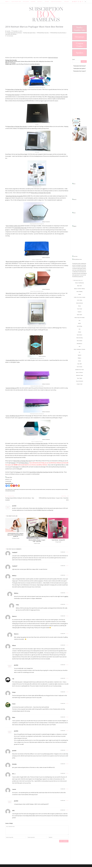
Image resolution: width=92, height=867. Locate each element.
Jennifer (8, 31)
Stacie (13, 704)
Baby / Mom (79, 285)
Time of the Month (79, 381)
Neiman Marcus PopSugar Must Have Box (17, 89)
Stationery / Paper (79, 375)
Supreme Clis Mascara (11, 388)
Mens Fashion (79, 334)
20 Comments (10, 35)
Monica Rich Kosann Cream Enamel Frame (16, 293)
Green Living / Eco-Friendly (79, 317)
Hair (79, 320)
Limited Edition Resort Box (20, 227)
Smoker (79, 360)
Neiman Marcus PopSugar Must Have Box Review (22, 489)
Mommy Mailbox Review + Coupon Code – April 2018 (37, 540)
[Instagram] (16, 486)
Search (73, 59)
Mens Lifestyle (79, 340)
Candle (79, 294)
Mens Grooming (79, 337)
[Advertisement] (36, 48)
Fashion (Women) (79, 303)
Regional (79, 355)
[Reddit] (11, 486)
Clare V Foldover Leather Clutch (13, 225)
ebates (16, 467)
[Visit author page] (7, 507)
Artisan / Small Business (79, 282)
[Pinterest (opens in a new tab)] (77, 1)
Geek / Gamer (79, 314)
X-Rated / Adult (79, 384)
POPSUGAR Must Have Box (43, 32)
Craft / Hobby (79, 300)
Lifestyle (79, 332)
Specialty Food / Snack (79, 369)
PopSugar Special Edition (10, 490)
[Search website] (85, 1)
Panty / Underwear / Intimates (79, 349)
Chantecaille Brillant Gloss (12, 360)
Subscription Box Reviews (10, 34)
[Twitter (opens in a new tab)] (73, 1)
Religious (79, 358)
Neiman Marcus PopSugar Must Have (22, 460)
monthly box (53, 261)
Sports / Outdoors (79, 372)
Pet (79, 352)
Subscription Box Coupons (79, 71)
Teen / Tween (79, 378)
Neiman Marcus (25, 462)
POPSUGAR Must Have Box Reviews (58, 32)
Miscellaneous (79, 343)
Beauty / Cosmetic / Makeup (79, 288)
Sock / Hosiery (79, 366)
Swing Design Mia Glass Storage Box (14, 196)
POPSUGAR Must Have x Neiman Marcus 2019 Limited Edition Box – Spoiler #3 (15, 535)
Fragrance (79, 311)
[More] (19, 486)
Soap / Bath (79, 363)
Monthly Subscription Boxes (29, 32)
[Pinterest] (14, 486)
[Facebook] (6, 486)
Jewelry (79, 323)
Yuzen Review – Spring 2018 (58, 540)
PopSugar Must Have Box (11, 60)
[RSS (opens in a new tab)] (80, 1)
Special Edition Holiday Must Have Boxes (38, 472)
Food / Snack (79, 308)
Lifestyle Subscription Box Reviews (14, 32)
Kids (79, 329)
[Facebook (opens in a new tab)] (75, 1)
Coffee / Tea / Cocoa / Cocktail (79, 297)
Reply (67, 565)
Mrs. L (14, 773)
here (23, 445)
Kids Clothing (79, 326)
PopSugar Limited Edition (40, 489)
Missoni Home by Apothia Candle (13, 261)
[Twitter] (9, 486)
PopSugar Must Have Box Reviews (61, 489)
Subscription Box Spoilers (79, 68)
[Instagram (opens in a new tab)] (79, 1)
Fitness (79, 306)
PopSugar (13, 462)
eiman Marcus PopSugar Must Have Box (58, 96)
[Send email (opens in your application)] (82, 1)
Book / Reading (79, 291)
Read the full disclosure (53, 57)
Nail (79, 346)
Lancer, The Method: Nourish (13, 415)
